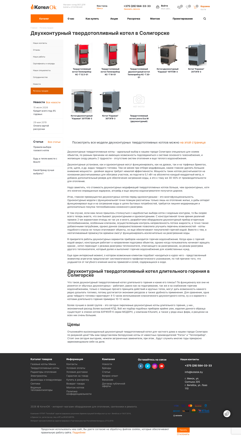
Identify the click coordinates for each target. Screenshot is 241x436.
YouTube (161, 366)
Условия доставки (77, 372)
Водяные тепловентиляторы (42, 388)
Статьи (106, 372)
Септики (35, 383)
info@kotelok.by (194, 372)
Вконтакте (141, 366)
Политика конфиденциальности (78, 392)
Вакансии (107, 379)
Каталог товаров (41, 359)
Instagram (154, 366)
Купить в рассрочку (77, 379)
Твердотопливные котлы (45, 368)
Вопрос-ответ (110, 375)
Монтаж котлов (75, 387)
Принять (183, 430)
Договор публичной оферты (113, 385)
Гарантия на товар (77, 375)
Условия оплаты (75, 368)
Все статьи (54, 142)
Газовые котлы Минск (43, 364)
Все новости (53, 102)
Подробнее (79, 432)
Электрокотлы (39, 375)
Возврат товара (75, 383)
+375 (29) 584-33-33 (137, 6)
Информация (74, 359)
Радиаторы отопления (43, 372)
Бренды (106, 368)
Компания (108, 359)
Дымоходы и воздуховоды (46, 379)
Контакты (71, 364)
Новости (107, 364)
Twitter (147, 366)
